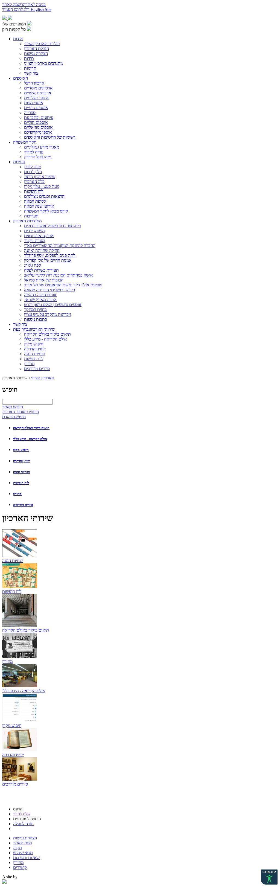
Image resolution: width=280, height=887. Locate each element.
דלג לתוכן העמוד (16, 9)
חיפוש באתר (12, 407)
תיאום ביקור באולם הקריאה (31, 428)
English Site (41, 9)
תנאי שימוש (23, 852)
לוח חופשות (21, 483)
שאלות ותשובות (26, 857)
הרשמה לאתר (13, 4)
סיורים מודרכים (23, 505)
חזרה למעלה (23, 823)
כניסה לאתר (35, 4)
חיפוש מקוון (21, 450)
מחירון (17, 494)
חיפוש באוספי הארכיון (20, 411)
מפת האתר (22, 843)
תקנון (17, 847)
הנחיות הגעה (21, 472)
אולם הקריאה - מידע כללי (30, 439)
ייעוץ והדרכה (21, 461)
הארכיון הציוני (42, 378)
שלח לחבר (21, 814)
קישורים (20, 867)
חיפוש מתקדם (14, 416)
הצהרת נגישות (25, 838)
